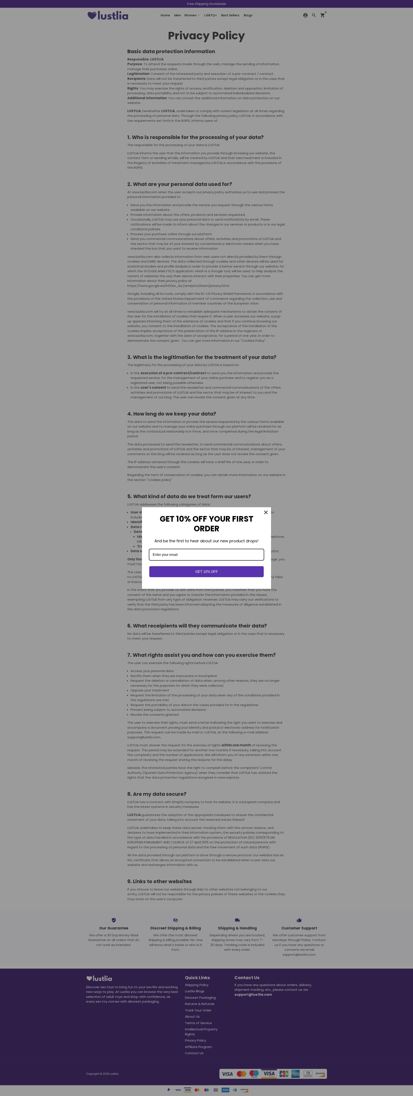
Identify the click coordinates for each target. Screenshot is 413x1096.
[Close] (266, 512)
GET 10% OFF (206, 572)
